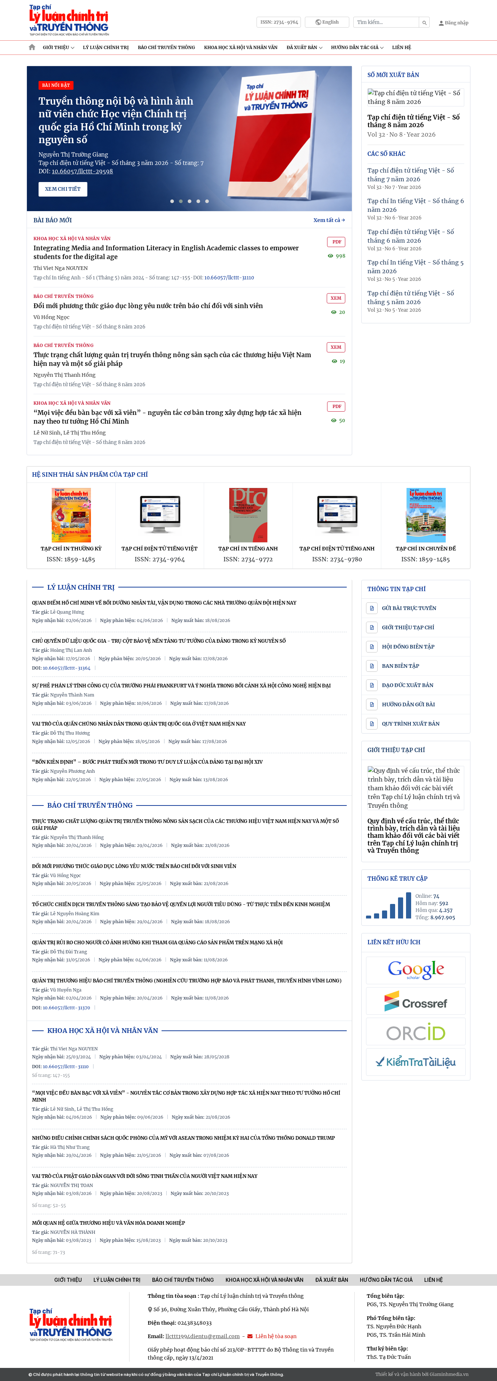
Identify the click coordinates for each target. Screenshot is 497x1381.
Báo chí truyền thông (183, 1280)
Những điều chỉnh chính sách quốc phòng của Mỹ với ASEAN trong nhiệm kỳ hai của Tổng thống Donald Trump (183, 1138)
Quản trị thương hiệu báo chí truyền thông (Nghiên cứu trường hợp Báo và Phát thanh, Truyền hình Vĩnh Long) (187, 981)
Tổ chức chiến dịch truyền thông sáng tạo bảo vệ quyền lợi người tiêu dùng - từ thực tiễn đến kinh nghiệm (181, 904)
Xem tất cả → (329, 220)
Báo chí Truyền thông (166, 47)
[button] (172, 201)
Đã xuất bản (302, 47)
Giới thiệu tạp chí (396, 750)
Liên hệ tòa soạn (275, 1336)
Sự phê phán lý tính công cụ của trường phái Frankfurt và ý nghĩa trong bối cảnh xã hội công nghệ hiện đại (181, 686)
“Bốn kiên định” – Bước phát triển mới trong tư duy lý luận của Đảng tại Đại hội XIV (147, 762)
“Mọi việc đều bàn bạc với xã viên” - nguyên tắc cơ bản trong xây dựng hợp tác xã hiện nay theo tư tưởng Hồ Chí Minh (186, 1096)
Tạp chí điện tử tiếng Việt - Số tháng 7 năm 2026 (410, 175)
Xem (336, 298)
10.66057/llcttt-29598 (82, 171)
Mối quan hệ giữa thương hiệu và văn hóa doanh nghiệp (108, 1223)
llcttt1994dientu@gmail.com (203, 1336)
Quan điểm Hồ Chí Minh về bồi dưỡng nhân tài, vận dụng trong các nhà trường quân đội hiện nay (164, 603)
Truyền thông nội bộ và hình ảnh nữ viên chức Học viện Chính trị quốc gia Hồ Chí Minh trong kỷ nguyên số (116, 120)
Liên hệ (401, 47)
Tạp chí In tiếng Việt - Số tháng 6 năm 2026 (415, 205)
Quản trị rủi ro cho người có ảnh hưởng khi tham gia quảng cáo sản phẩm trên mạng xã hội (157, 943)
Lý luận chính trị (106, 47)
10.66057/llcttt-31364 (67, 668)
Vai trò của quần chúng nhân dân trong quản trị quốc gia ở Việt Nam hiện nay (139, 724)
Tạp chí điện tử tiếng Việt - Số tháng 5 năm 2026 (410, 298)
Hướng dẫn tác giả (354, 47)
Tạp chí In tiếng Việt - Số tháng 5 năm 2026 (415, 267)
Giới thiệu (56, 47)
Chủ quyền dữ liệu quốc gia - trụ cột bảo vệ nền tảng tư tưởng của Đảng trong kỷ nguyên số (159, 641)
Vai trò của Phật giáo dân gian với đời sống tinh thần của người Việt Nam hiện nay (144, 1176)
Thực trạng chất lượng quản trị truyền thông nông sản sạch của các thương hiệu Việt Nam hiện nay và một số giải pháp (185, 824)
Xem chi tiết (63, 189)
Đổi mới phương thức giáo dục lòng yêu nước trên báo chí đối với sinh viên (148, 306)
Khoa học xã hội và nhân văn (241, 47)
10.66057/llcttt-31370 (66, 1007)
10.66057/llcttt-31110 (229, 278)
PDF (337, 242)
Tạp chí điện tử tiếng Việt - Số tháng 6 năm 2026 (410, 236)
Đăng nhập (456, 22)
